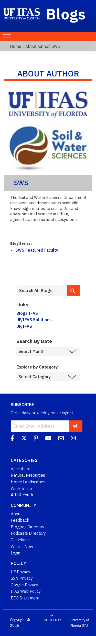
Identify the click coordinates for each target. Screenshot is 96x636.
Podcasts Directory (28, 533)
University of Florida (79, 623)
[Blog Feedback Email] (61, 439)
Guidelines (20, 539)
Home (15, 46)
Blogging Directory (27, 526)
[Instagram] (73, 439)
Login (15, 552)
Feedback (20, 520)
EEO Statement (25, 597)
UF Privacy (20, 571)
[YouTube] (48, 439)
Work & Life (21, 488)
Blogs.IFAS (27, 313)
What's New (22, 546)
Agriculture (20, 468)
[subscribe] (75, 425)
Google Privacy (24, 584)
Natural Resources (28, 475)
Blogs (66, 14)
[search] (73, 290)
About (16, 513)
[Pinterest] (36, 439)
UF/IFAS (24, 326)
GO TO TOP (52, 620)
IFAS (85, 625)
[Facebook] (12, 439)
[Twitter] (24, 439)
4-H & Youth (22, 494)
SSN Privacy (22, 578)
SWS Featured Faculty (36, 250)
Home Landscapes (28, 481)
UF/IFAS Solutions (34, 319)
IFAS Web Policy (26, 591)
